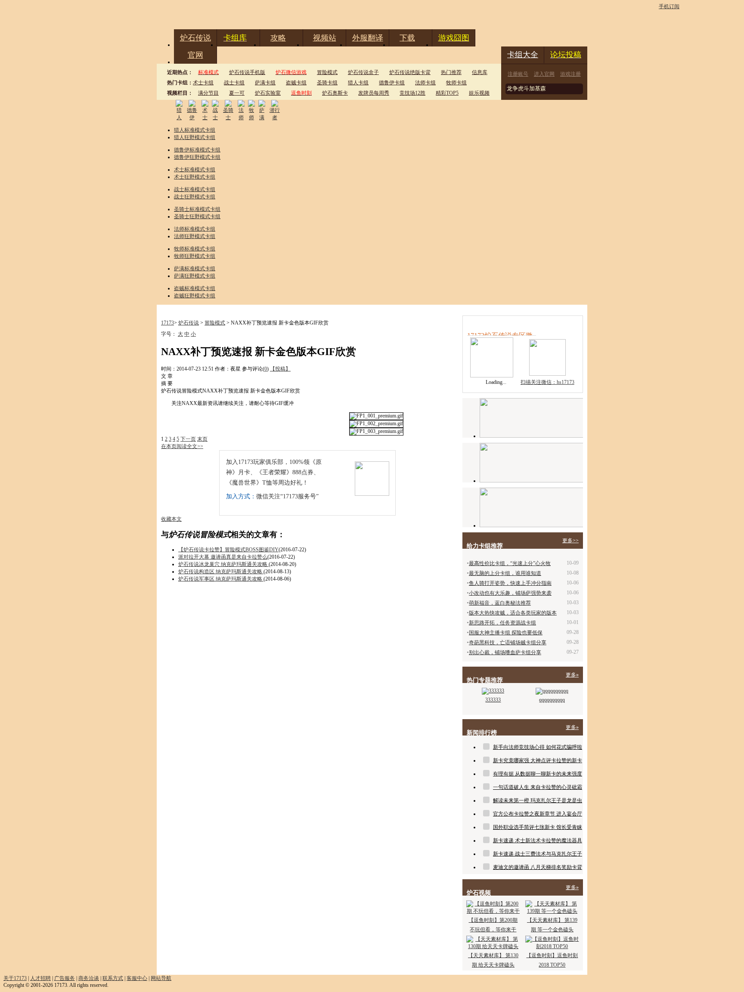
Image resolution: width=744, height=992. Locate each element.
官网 (195, 55)
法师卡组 (425, 83)
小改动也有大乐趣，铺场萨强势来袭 (510, 593)
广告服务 (64, 978)
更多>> (570, 541)
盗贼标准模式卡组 (194, 288)
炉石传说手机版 (247, 72)
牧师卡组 (456, 83)
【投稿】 (280, 369)
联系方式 (112, 978)
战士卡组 (234, 83)
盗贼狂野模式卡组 (194, 296)
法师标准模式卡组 (194, 229)
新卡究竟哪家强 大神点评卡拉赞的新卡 (537, 760)
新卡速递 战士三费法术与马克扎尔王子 (537, 854)
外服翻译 (367, 38)
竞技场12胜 (412, 93)
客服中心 (137, 978)
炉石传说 (195, 38)
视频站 (324, 38)
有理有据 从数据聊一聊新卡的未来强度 (537, 774)
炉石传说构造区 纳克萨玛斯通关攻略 (221, 572)
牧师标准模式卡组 (194, 249)
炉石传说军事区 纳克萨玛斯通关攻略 (221, 579)
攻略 (278, 38)
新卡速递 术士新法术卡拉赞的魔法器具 (537, 840)
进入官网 (544, 74)
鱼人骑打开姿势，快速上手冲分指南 (510, 583)
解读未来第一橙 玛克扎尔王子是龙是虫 (537, 800)
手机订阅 (669, 6)
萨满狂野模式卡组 (194, 276)
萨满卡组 (265, 83)
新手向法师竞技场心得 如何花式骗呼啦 (537, 747)
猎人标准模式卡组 (194, 130)
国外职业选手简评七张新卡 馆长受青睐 (537, 827)
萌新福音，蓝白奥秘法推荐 (500, 603)
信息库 (479, 72)
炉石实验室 (268, 93)
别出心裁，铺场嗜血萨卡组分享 (505, 652)
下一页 (188, 439)
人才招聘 (40, 978)
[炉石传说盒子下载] (531, 507)
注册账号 (518, 74)
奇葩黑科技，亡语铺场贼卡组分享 (507, 643)
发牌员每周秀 (373, 93)
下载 (407, 38)
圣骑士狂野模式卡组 (197, 216)
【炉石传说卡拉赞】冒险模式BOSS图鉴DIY (228, 550)
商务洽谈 (88, 978)
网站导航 (161, 978)
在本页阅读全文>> (182, 446)
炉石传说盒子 (363, 72)
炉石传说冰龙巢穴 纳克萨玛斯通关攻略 (223, 564)
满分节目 (208, 93)
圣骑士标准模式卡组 (197, 209)
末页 (202, 439)
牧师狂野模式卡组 (194, 256)
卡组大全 (522, 54)
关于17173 (15, 978)
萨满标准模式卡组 (194, 269)
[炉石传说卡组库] (531, 418)
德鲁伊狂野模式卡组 (197, 157)
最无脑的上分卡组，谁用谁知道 (505, 573)
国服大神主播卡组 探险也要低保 (505, 633)
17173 (167, 323)
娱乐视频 (479, 93)
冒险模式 (327, 72)
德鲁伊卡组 (392, 83)
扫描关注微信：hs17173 (547, 382)
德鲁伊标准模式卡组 (197, 150)
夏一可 (237, 93)
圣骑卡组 (327, 83)
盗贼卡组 (296, 83)
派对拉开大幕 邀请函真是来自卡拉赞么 (222, 557)
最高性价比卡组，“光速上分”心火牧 (510, 563)
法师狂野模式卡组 (194, 236)
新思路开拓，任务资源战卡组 (502, 623)
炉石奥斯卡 (335, 93)
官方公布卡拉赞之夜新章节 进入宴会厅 (537, 814)
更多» (572, 675)
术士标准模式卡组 (194, 170)
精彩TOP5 (447, 93)
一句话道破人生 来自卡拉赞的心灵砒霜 (537, 787)
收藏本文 (171, 519)
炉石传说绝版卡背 (410, 72)
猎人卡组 (358, 83)
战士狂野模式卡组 (194, 197)
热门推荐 (451, 72)
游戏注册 (570, 74)
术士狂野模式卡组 (194, 177)
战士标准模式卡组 (194, 189)
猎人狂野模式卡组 (194, 137)
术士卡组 (203, 83)
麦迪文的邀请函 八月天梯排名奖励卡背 (537, 867)
